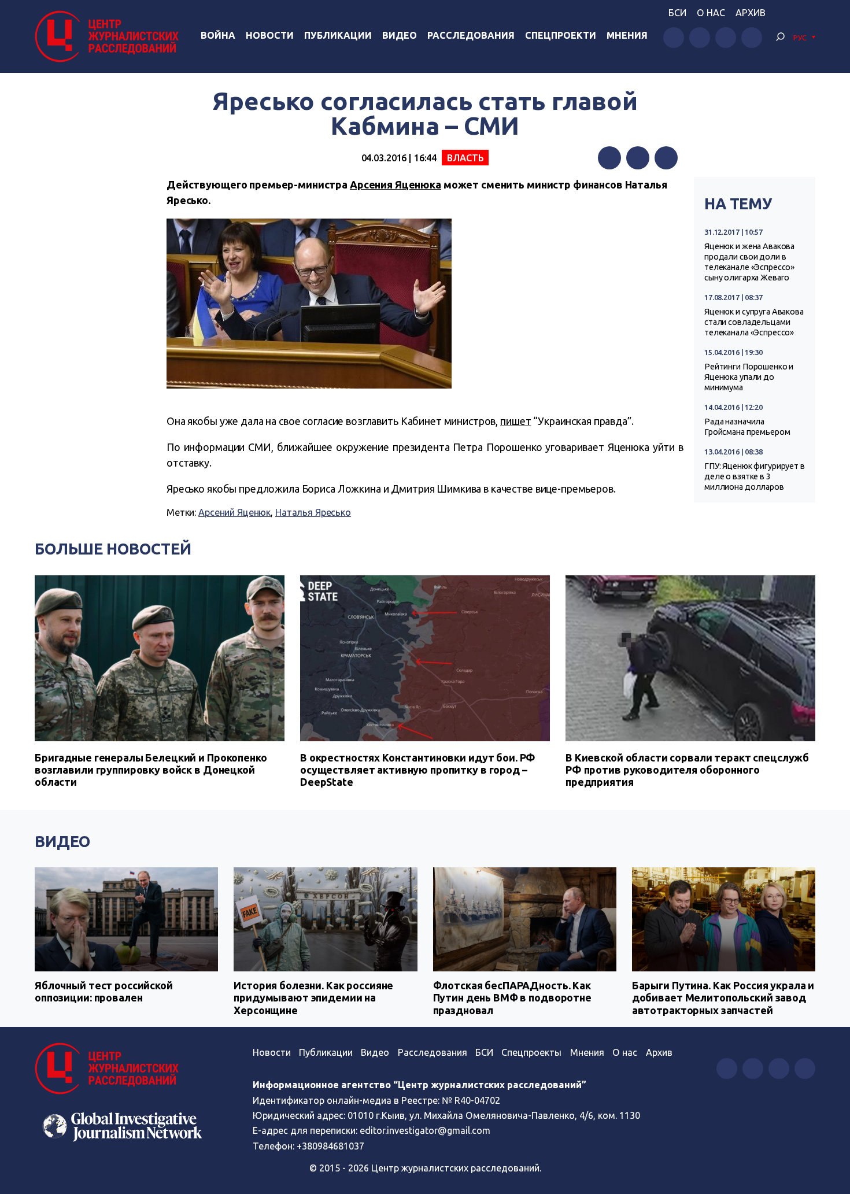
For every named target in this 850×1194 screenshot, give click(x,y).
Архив (751, 13)
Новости (270, 35)
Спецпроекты (531, 1052)
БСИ (677, 13)
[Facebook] (609, 157)
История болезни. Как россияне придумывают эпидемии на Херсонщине (313, 997)
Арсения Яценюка (395, 184)
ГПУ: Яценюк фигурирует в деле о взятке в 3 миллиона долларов (754, 476)
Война (218, 35)
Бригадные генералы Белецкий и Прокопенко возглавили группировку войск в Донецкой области (151, 770)
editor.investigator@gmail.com (425, 1130)
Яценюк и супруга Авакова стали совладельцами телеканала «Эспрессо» (754, 322)
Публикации (338, 35)
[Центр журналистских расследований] (109, 36)
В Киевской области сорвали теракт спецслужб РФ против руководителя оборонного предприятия (687, 770)
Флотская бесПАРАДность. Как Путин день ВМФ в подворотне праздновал (512, 997)
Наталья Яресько (313, 512)
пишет (515, 421)
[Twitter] (637, 157)
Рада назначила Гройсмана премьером (747, 427)
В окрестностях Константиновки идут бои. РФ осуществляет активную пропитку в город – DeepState (417, 770)
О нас (711, 13)
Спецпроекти (560, 35)
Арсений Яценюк (234, 512)
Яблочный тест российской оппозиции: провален (104, 991)
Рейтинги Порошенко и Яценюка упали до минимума (748, 377)
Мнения (627, 35)
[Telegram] (666, 157)
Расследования (471, 35)
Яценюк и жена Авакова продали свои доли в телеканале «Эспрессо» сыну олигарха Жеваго (749, 262)
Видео (399, 35)
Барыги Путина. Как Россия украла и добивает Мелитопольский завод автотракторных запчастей (723, 997)
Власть (465, 158)
